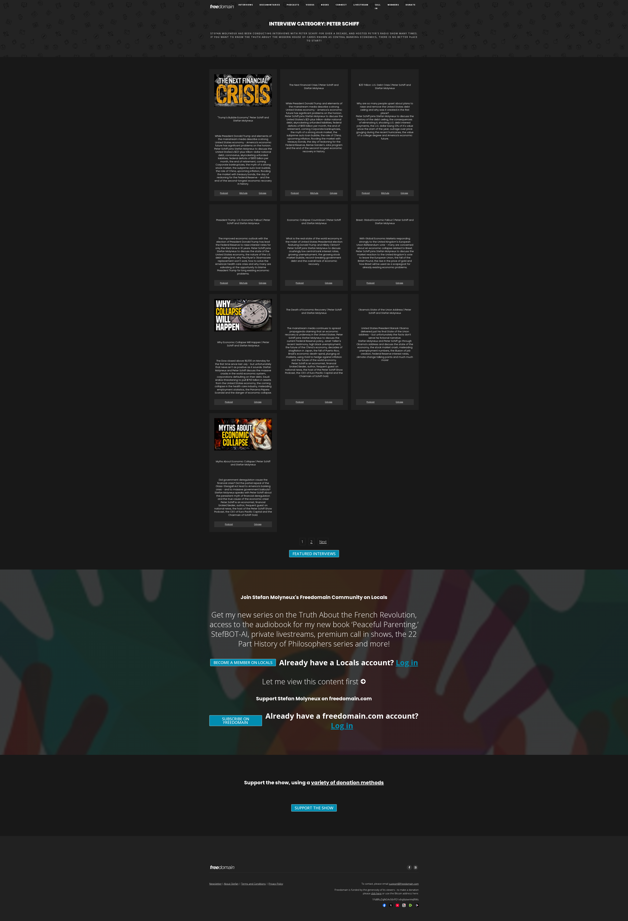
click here (376, 893)
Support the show (314, 807)
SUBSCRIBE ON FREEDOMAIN (235, 720)
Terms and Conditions (253, 883)
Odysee (262, 193)
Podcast (224, 193)
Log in (407, 662)
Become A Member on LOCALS (243, 662)
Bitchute (243, 193)
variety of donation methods (347, 782)
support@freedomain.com (404, 883)
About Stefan (231, 883)
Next (323, 541)
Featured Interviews (314, 553)
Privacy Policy (276, 883)
